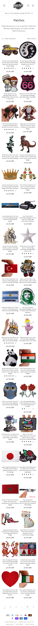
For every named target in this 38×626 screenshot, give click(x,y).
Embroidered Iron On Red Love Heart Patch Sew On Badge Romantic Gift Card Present (10, 592)
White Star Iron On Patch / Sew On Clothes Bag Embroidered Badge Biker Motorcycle (28, 248)
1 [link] (4, 607)
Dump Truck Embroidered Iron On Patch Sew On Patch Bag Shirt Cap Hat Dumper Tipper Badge (10, 63)
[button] (4, 5)
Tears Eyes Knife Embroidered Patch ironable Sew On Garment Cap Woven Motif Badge (27, 502)
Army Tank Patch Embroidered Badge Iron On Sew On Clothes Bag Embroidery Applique (28, 218)
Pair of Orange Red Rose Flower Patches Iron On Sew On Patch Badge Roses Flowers (28, 404)
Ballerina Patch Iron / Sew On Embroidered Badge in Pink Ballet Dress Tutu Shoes (27, 339)
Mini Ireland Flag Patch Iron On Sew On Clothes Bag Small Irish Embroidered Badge (28, 592)
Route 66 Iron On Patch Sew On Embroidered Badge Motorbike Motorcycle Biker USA (28, 96)
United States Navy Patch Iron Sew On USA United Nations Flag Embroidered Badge (27, 562)
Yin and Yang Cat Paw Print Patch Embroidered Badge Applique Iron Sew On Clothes (28, 63)
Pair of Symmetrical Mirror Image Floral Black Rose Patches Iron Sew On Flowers (10, 125)
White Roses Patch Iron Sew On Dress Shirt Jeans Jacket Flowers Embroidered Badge (10, 156)
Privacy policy (19, 624)
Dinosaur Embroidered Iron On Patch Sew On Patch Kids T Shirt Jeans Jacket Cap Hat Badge (27, 157)
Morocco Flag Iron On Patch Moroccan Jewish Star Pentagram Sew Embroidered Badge (10, 502)
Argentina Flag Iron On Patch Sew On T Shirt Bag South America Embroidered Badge (10, 309)
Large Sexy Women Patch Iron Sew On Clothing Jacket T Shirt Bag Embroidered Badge (10, 532)
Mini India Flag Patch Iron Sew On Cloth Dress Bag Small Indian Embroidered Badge (28, 371)
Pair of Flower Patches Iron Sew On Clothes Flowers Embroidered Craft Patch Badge (28, 187)
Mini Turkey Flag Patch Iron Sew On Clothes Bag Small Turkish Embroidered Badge (10, 280)
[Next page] (33, 606)
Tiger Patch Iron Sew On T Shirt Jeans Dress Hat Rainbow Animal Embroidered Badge (27, 532)
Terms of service (29, 624)
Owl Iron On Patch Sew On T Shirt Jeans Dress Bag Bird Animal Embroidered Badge (10, 403)
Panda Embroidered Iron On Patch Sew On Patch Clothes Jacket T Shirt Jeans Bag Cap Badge (10, 371)
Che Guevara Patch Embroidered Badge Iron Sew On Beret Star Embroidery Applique (27, 310)
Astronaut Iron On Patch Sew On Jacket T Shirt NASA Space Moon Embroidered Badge (10, 436)
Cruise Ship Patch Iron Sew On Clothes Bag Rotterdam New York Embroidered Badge (10, 218)
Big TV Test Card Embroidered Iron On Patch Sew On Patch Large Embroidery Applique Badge (28, 436)
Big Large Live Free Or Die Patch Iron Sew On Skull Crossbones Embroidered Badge (27, 126)
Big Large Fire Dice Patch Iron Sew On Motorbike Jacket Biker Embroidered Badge (10, 339)
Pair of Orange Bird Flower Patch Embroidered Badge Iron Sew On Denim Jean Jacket (10, 562)
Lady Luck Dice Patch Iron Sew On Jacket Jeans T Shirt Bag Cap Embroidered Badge (27, 280)
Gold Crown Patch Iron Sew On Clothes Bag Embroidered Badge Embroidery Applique (10, 186)
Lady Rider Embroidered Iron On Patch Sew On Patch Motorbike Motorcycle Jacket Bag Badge (27, 469)
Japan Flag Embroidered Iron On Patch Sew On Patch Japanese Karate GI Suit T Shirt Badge (10, 469)
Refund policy (10, 624)
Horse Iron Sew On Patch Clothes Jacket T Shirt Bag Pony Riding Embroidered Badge (10, 248)
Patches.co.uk (13, 622)
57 (27, 607)
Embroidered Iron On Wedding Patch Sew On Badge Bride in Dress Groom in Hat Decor (10, 96)
